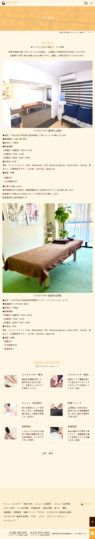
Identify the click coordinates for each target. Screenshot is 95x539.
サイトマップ (9, 521)
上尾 (44, 453)
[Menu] (91, 3)
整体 (51, 453)
